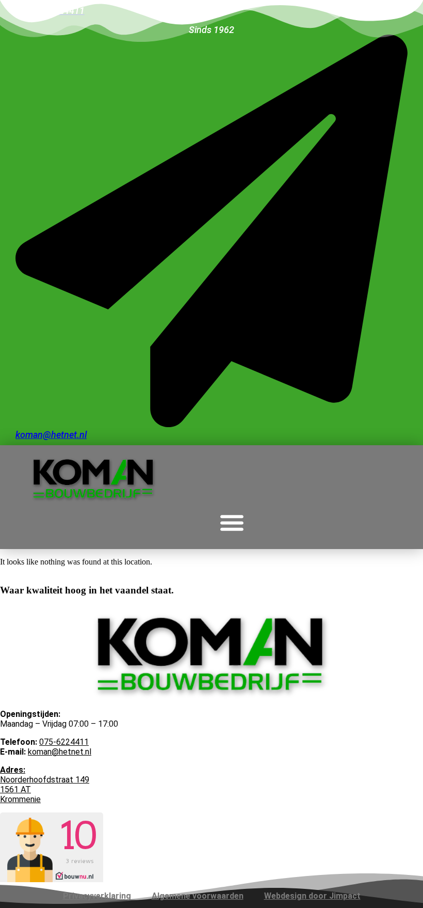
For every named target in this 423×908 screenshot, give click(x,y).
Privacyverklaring (97, 896)
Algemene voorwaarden (197, 896)
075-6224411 (64, 742)
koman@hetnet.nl (59, 752)
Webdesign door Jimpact (312, 896)
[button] (232, 523)
